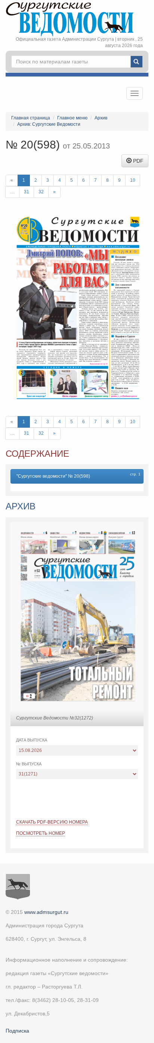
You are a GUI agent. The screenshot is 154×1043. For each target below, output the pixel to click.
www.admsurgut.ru (46, 912)
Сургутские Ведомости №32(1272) (54, 718)
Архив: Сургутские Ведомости (48, 124)
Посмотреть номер (40, 833)
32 (41, 191)
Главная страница (30, 118)
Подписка (17, 1031)
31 (26, 191)
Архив (101, 118)
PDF (138, 161)
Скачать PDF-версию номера (52, 822)
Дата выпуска (31, 740)
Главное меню (72, 118)
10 (132, 180)
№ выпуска (28, 764)
